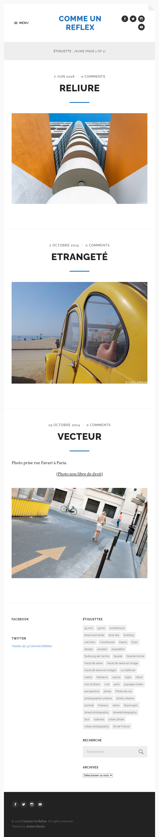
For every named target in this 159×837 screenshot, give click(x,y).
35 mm (88, 628)
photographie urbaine (98, 698)
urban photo (116, 719)
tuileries (99, 719)
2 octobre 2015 (64, 245)
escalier (102, 649)
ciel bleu (89, 642)
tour (87, 719)
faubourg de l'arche (96, 656)
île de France (121, 726)
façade (118, 656)
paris (117, 684)
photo (107, 691)
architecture (117, 628)
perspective (91, 691)
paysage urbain (133, 684)
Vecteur (80, 436)
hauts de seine (93, 663)
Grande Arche (135, 656)
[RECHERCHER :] (115, 752)
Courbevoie (107, 642)
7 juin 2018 (64, 76)
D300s (123, 642)
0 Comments (93, 76)
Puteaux (103, 705)
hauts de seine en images (100, 670)
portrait (89, 705)
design (88, 649)
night (128, 677)
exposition (118, 649)
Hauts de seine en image (122, 663)
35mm (101, 628)
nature (116, 677)
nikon (139, 677)
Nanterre (102, 677)
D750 (134, 642)
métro (88, 677)
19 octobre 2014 (64, 425)
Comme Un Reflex (80, 23)
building (129, 635)
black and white (94, 635)
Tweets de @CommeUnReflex (32, 646)
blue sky (114, 635)
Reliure (79, 88)
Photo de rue (124, 691)
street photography (96, 712)
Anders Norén (35, 826)
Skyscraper (131, 705)
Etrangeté (79, 256)
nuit (107, 684)
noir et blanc (92, 684)
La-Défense (128, 670)
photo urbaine (125, 698)
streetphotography (125, 712)
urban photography (96, 726)
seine (116, 705)
